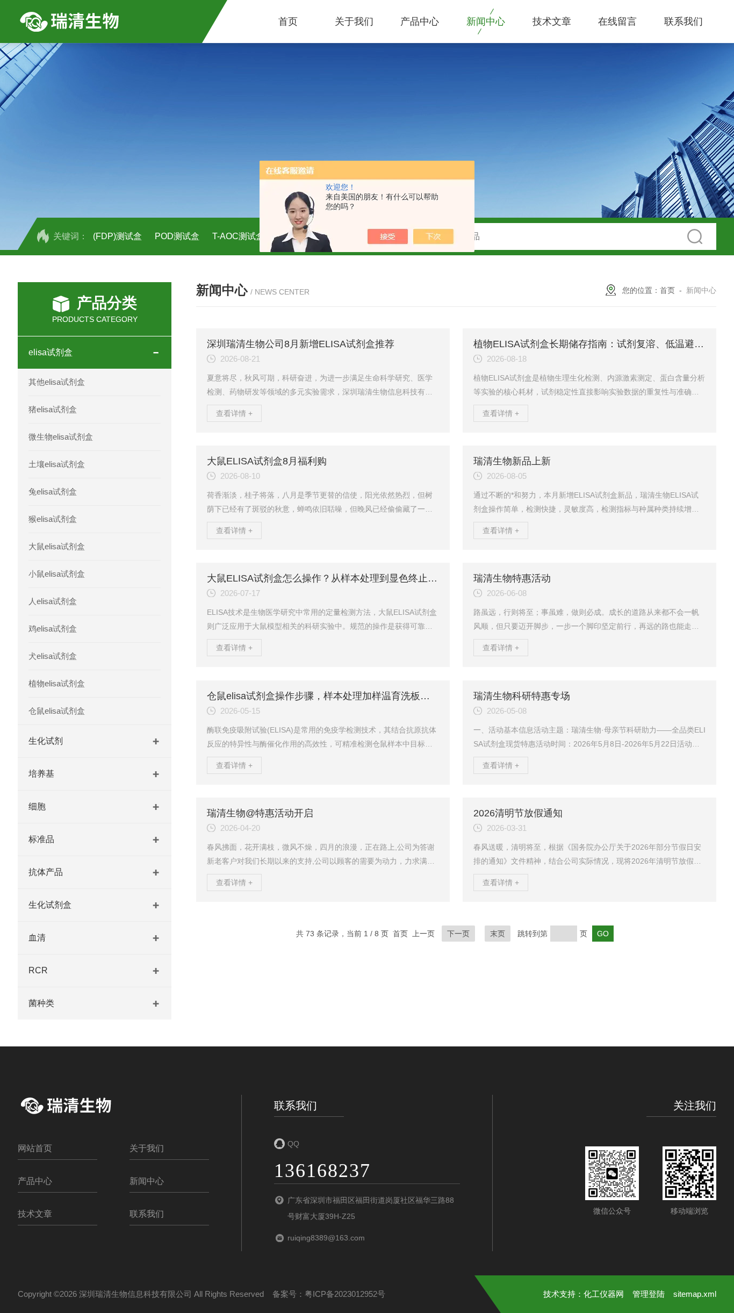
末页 (497, 933)
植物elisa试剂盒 (56, 683)
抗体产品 (45, 872)
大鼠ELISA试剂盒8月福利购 (267, 461)
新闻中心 (485, 21)
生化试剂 (45, 740)
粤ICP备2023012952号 (345, 1293)
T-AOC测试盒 (238, 236)
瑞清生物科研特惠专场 (521, 696)
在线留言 (617, 21)
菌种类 (41, 1003)
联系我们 (683, 21)
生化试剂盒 (49, 904)
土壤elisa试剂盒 (56, 464)
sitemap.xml (694, 1293)
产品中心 (419, 21)
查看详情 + (234, 413)
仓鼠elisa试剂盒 (56, 710)
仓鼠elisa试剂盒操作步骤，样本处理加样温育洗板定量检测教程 (342, 696)
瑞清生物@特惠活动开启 (260, 813)
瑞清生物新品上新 (512, 461)
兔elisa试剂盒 (52, 491)
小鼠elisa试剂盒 (56, 573)
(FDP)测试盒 (117, 236)
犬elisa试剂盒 (52, 656)
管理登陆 (648, 1293)
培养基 (41, 773)
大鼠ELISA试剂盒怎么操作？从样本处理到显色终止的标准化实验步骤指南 (365, 578)
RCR (38, 970)
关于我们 (354, 21)
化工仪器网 (604, 1293)
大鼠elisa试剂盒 (56, 546)
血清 (37, 937)
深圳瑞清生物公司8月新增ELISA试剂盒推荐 (300, 344)
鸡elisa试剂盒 (52, 628)
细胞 (37, 806)
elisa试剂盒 (50, 352)
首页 (288, 21)
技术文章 (551, 21)
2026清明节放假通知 (518, 813)
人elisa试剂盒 (52, 601)
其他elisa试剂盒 (56, 381)
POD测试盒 (177, 236)
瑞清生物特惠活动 (512, 578)
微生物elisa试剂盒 (60, 436)
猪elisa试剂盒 (52, 409)
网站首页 (35, 1148)
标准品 (41, 839)
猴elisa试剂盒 (52, 518)
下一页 (458, 933)
